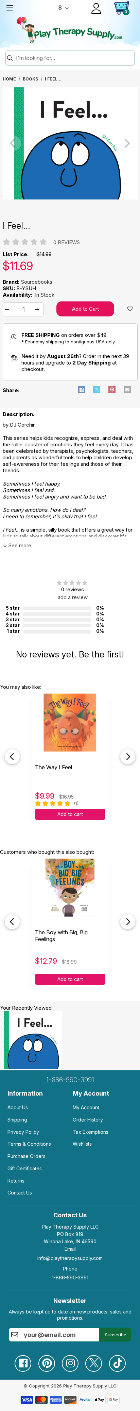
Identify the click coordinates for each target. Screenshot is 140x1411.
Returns (15, 1181)
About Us (17, 1107)
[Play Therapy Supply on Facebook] (23, 1360)
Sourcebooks (36, 282)
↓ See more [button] (17, 545)
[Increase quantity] (38, 309)
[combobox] (74, 57)
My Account (86, 1107)
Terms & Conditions (29, 1144)
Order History (88, 1120)
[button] (8, 309)
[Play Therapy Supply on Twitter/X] (93, 1360)
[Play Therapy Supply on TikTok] (117, 1360)
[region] (70, 143)
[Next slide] (127, 756)
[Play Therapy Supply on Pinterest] (46, 1360)
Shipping (17, 1120)
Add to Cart (85, 309)
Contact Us (19, 1192)
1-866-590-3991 (70, 1080)
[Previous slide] (12, 756)
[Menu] (9, 7)
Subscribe (115, 1334)
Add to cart (70, 814)
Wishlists (82, 1144)
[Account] (96, 8)
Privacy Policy (23, 1132)
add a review (73, 597)
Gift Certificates (24, 1168)
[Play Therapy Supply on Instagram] (70, 1360)
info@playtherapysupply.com (70, 1258)
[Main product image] (70, 198)
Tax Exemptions (90, 1132)
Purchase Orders (26, 1156)
